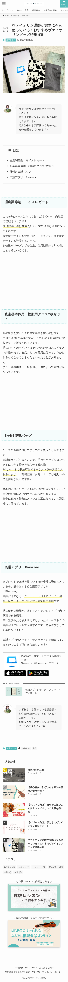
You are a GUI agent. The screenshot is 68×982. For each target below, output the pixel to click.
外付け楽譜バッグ (20, 171)
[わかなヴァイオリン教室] (34, 4)
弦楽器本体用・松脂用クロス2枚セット (33, 166)
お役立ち (26, 748)
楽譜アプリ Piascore (23, 177)
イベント (23, 867)
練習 (18, 872)
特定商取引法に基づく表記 (17, 972)
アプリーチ (54, 663)
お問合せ (19, 967)
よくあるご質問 (46, 967)
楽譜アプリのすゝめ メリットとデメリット (43, 691)
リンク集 (36, 972)
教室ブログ (10, 40)
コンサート (39, 867)
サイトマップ (31, 967)
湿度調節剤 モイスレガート (27, 160)
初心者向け (56, 867)
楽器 (34, 748)
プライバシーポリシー (52, 972)
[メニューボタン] (4, 4)
